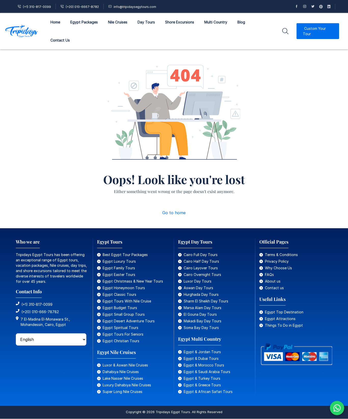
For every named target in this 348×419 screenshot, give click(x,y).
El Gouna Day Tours (200, 314)
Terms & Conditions (281, 254)
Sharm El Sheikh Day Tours (206, 301)
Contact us (274, 288)
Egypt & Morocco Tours (204, 365)
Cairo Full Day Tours (201, 254)
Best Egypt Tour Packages (125, 254)
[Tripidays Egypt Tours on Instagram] (307, 6)
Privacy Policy (277, 261)
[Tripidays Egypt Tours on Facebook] (299, 6)
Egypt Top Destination (284, 312)
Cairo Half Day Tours (201, 261)
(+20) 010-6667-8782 (82, 7)
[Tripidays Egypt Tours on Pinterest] (323, 6)
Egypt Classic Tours (119, 294)
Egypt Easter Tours (119, 274)
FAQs (269, 274)
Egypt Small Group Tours (124, 314)
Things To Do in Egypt (284, 325)
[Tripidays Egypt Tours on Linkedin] (331, 6)
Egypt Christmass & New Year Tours (133, 281)
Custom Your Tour (314, 31)
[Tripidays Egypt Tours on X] (315, 6)
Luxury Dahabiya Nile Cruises (127, 385)
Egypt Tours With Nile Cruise (127, 301)
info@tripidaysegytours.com (135, 7)
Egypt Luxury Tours (119, 261)
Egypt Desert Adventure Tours (129, 321)
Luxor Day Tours (197, 281)
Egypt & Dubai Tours (201, 358)
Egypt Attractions (280, 318)
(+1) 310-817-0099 (37, 7)
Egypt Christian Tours (121, 341)
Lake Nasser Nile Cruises (123, 378)
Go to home (174, 212)
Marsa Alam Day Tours (202, 308)
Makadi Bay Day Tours (202, 321)
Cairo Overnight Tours (202, 274)
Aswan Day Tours (198, 288)
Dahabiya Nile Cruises (121, 372)
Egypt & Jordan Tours (202, 352)
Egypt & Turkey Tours (202, 378)
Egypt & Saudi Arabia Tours (207, 372)
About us (272, 281)
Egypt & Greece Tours (202, 385)
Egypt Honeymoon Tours (124, 288)
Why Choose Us (278, 268)
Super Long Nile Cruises (122, 391)
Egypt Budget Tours (120, 308)
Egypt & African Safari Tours (208, 391)
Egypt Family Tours (119, 268)
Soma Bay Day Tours (201, 327)
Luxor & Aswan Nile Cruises (125, 365)
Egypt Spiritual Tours (120, 327)
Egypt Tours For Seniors (123, 334)
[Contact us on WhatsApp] (337, 408)
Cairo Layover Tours (201, 268)
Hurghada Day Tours (201, 294)
